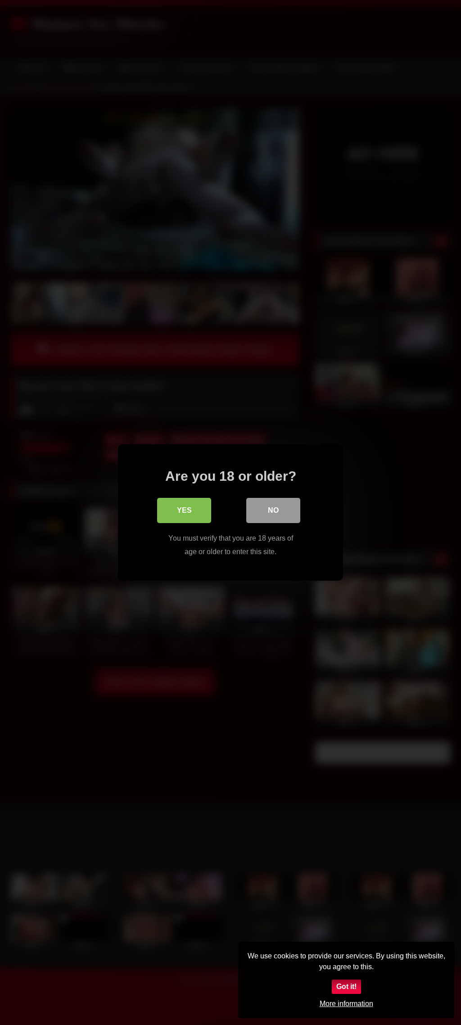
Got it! (346, 986)
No (273, 510)
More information (346, 1003)
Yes (184, 510)
